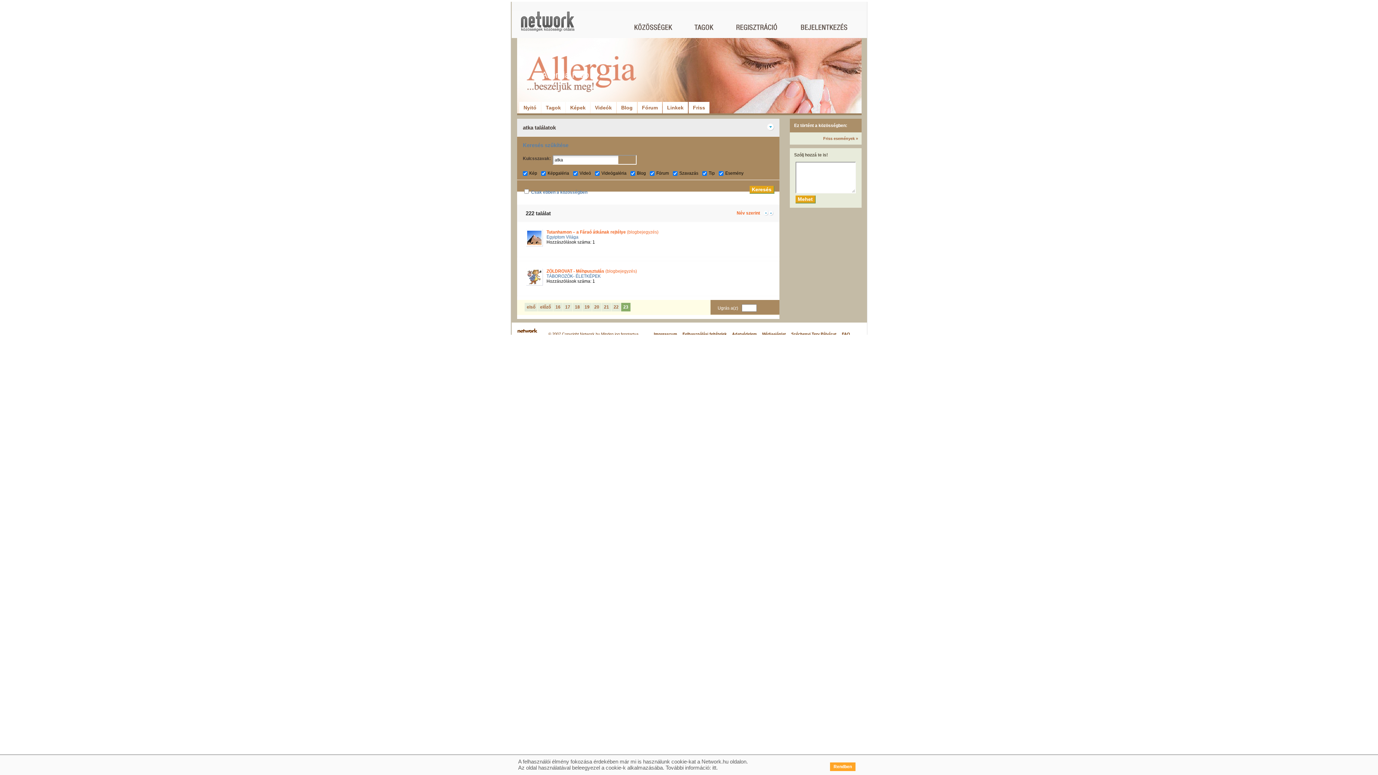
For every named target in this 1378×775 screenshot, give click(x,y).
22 (616, 307)
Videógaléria (614, 173)
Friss (699, 108)
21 (606, 307)
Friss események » (840, 138)
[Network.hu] (547, 24)
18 (577, 307)
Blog (627, 108)
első (531, 307)
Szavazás (688, 173)
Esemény (734, 173)
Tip (712, 173)
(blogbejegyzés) (602, 232)
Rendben (843, 766)
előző (545, 307)
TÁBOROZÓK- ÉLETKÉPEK (574, 276)
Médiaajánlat (774, 334)
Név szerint (748, 213)
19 (587, 307)
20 (596, 307)
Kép (533, 173)
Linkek (675, 108)
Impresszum (665, 334)
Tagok (553, 108)
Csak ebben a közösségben (559, 192)
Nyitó (530, 108)
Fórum (650, 108)
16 (558, 307)
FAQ (846, 334)
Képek (578, 108)
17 (567, 307)
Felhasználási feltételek (705, 334)
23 (625, 307)
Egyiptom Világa (562, 237)
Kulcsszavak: (537, 158)
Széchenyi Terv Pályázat (813, 334)
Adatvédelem (744, 334)
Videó (585, 173)
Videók (603, 108)
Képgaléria (558, 173)
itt (714, 768)
